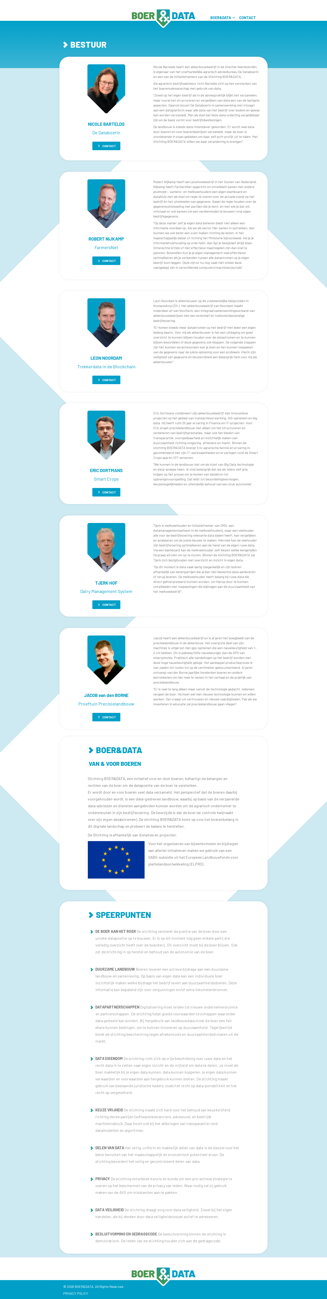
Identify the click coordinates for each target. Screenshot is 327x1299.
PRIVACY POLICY (75, 1293)
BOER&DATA (220, 17)
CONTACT (247, 17)
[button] (233, 17)
